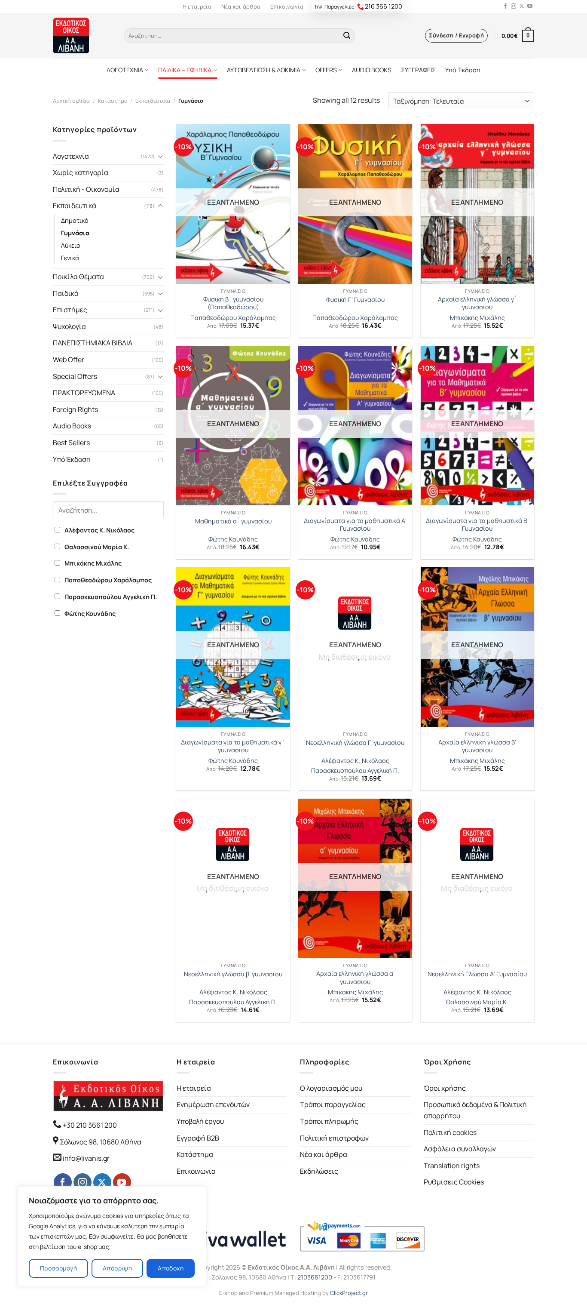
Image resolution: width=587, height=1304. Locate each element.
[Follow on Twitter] (521, 6)
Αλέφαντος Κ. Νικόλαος (99, 530)
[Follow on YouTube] (529, 6)
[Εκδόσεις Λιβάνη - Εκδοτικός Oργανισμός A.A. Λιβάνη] (82, 35)
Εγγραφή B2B (198, 1138)
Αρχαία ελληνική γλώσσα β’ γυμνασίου (477, 746)
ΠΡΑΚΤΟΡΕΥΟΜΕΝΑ (84, 392)
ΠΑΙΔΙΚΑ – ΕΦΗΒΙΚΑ (184, 70)
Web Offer (68, 359)
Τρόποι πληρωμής (329, 1121)
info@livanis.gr (86, 1158)
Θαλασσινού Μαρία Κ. (96, 547)
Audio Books (72, 426)
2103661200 (314, 1277)
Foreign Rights (75, 409)
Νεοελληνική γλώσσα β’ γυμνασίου (233, 974)
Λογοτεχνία (71, 156)
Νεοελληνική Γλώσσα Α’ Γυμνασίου (477, 974)
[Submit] (346, 35)
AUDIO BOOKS (371, 70)
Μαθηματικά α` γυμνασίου (233, 521)
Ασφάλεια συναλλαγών (460, 1148)
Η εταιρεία (197, 6)
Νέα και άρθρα (240, 6)
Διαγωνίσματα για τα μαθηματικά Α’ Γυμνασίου (355, 525)
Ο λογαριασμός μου (331, 1088)
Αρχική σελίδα (71, 101)
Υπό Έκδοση (462, 70)
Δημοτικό (75, 220)
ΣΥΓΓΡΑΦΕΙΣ (418, 70)
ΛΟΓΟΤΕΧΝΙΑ (125, 70)
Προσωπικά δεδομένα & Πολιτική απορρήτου (475, 1110)
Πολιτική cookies (450, 1132)
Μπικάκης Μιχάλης (93, 563)
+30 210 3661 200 (89, 1125)
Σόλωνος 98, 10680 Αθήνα (100, 1142)
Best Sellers (71, 442)
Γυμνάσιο (75, 233)
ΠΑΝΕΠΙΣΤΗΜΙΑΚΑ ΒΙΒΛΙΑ (92, 343)
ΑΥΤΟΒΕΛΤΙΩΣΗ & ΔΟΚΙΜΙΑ (263, 70)
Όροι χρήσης (445, 1088)
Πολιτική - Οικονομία (86, 189)
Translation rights (452, 1165)
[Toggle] (160, 156)
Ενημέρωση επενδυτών (213, 1104)
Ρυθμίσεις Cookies (454, 1182)
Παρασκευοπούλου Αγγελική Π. (110, 597)
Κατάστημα (113, 101)
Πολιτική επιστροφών (334, 1138)
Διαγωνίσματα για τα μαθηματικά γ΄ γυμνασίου (233, 746)
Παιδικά (66, 293)
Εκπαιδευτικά (152, 101)
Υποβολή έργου (200, 1121)
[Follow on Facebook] (505, 6)
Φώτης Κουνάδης (90, 613)
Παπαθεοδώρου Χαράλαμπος (108, 580)
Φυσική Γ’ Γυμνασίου (355, 300)
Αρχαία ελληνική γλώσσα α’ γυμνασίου (355, 978)
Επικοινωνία (287, 6)
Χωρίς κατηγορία (80, 172)
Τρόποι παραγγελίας (333, 1104)
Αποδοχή (170, 1268)
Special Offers (75, 376)
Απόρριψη (117, 1268)
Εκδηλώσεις (319, 1171)
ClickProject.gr (349, 1293)
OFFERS (326, 70)
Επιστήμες (70, 309)
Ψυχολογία (69, 326)
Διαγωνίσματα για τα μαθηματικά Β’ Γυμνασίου (477, 525)
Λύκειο (70, 245)
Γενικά (70, 258)
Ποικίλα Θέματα (78, 276)
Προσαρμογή (58, 1268)
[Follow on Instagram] (513, 6)
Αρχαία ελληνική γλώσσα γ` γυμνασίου (477, 303)
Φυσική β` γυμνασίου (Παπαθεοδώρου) (233, 303)
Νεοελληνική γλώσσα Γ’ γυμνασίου (355, 743)
